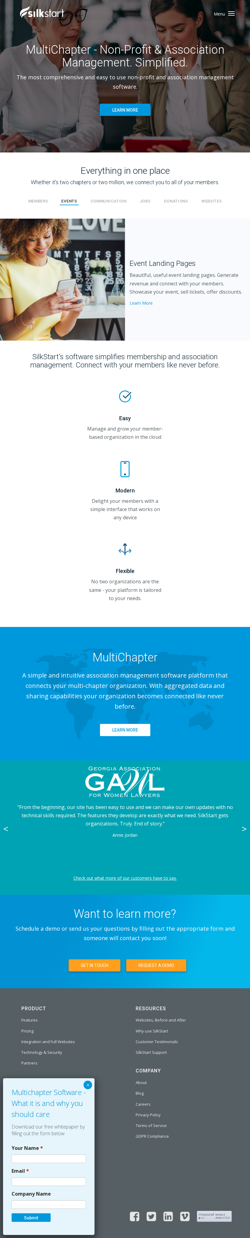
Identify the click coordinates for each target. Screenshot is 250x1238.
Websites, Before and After (161, 1020)
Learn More (141, 303)
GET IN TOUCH (94, 965)
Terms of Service (151, 1125)
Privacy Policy (148, 1115)
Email (20, 1171)
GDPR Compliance (152, 1136)
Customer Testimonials (157, 1041)
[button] (19, 280)
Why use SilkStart (152, 1031)
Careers (143, 1104)
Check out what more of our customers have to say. (125, 878)
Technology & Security (41, 1052)
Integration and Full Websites (48, 1041)
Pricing (27, 1031)
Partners (29, 1063)
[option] (125, 827)
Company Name (31, 1193)
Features (29, 1020)
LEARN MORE (125, 110)
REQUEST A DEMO (156, 965)
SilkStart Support (151, 1052)
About (141, 1082)
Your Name (27, 1148)
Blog (140, 1093)
